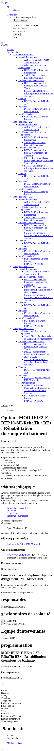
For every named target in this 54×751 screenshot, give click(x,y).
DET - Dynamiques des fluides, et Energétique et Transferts (35, 85)
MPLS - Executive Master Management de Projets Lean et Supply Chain (38, 160)
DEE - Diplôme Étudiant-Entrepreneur (36, 71)
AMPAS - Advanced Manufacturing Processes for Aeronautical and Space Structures (37, 389)
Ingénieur (22, 106)
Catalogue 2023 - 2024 (23, 266)
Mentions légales (14, 743)
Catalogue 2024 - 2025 (23, 197)
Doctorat (22, 98)
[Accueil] (4, 2)
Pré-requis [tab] (11, 510)
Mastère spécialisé (26, 114)
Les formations (13, 52)
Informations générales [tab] (17, 508)
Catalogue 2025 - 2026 (23, 122)
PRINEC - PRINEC (33, 264)
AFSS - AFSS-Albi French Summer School (36, 61)
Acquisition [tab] (12, 513)
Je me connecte (20, 20)
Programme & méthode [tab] (17, 516)
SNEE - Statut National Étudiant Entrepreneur (35, 76)
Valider (16, 34)
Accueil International (27, 57)
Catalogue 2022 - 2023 (23, 328)
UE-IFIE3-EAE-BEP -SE (18, 555)
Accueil (10, 49)
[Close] (2, 683)
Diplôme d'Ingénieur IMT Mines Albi (24, 544)
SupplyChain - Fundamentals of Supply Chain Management (38, 337)
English (16, 10)
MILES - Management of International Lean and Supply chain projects (38, 290)
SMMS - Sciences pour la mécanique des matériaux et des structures (38, 93)
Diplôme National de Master (31, 80)
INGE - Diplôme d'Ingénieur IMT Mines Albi (37, 110)
